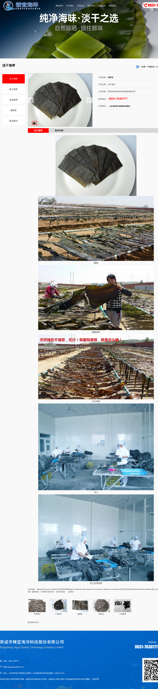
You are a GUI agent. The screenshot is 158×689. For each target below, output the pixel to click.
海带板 (79, 614)
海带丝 (101, 614)
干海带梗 (122, 614)
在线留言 (102, 6)
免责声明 (95, 679)
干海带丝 (37, 614)
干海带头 (58, 614)
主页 (143, 67)
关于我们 (70, 6)
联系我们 (112, 6)
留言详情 (59, 130)
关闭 (70, 592)
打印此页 (60, 592)
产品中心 (80, 6)
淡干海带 (38, 130)
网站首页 (59, 6)
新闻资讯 (91, 6)
